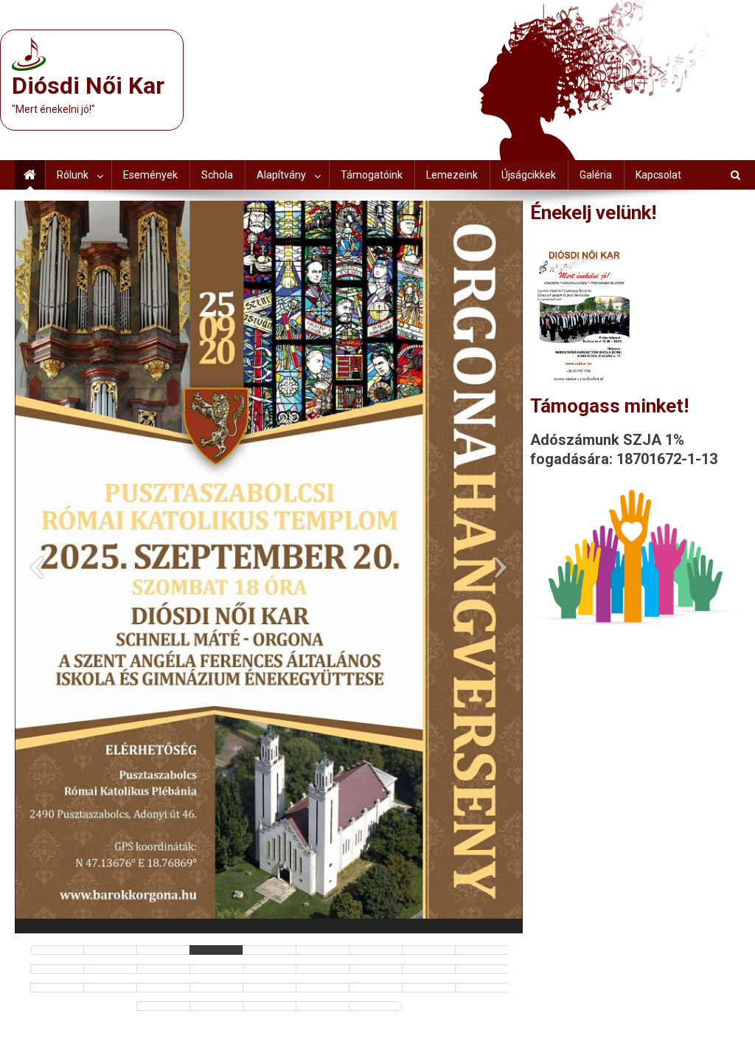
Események (150, 175)
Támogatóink (372, 175)
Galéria (596, 175)
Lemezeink (452, 175)
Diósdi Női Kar (88, 86)
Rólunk (72, 175)
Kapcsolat (658, 175)
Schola (217, 175)
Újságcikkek (528, 175)
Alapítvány (281, 175)
